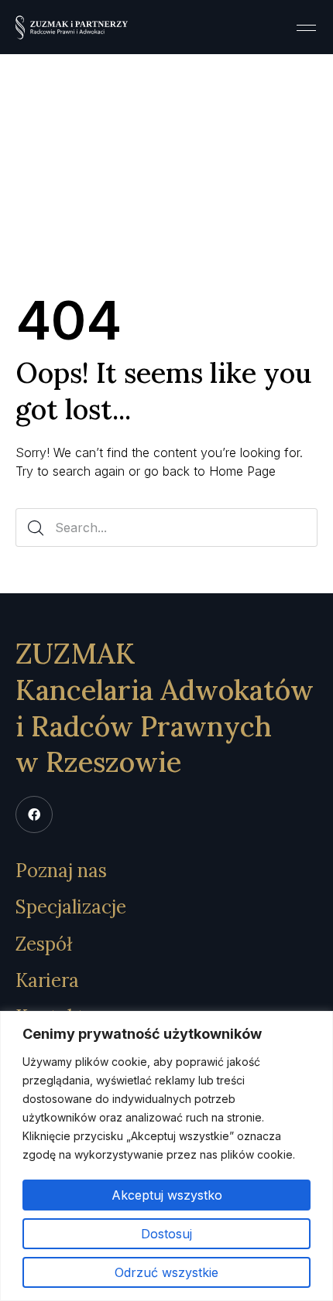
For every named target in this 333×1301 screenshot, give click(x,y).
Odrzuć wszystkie (166, 1272)
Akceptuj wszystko (167, 1195)
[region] (166, 1156)
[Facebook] (34, 814)
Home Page (242, 471)
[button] (306, 27)
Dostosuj (166, 1233)
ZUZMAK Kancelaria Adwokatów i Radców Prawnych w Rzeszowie (164, 708)
